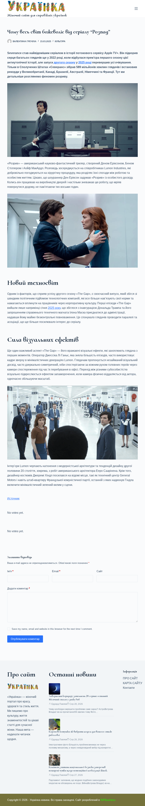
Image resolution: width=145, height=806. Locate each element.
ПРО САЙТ (130, 678)
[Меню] (136, 8)
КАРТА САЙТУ (132, 683)
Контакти (129, 687)
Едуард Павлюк (59, 704)
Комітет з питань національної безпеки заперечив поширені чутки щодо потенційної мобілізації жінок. (78, 769)
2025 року (54, 307)
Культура (60, 41)
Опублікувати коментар (25, 638)
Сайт (100, 571)
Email (56, 571)
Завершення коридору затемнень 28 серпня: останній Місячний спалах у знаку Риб (78, 698)
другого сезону (64, 62)
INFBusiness (107, 799)
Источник (13, 498)
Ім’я (10, 571)
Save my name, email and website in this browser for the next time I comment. (52, 629)
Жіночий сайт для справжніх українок (37, 15)
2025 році (84, 62)
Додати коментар (18, 588)
